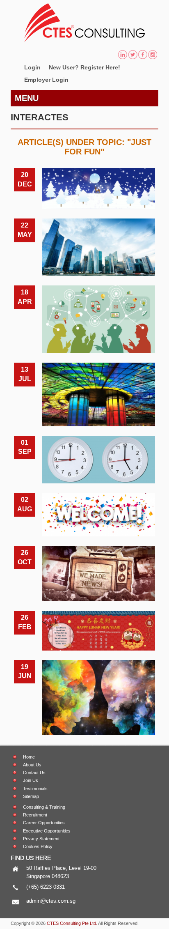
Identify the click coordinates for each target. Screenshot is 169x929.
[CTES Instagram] (153, 55)
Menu (27, 98)
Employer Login (46, 79)
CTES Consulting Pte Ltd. (72, 923)
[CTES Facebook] (142, 55)
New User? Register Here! (84, 67)
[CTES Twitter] (132, 55)
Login (32, 67)
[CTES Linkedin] (122, 55)
